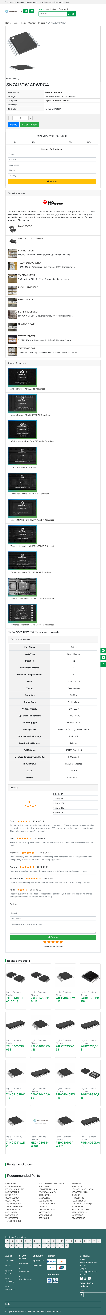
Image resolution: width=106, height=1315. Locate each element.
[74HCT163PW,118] (16, 1073)
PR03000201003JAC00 (83, 1189)
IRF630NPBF (77, 1206)
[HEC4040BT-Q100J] (40, 1121)
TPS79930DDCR (13, 1209)
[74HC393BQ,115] (90, 1073)
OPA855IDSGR (78, 1218)
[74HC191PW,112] (16, 1121)
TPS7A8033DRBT (13, 1203)
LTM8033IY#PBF (13, 1186)
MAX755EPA (44, 1198)
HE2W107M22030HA (48, 1189)
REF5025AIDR (25, 299)
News (7, 1265)
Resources (37, 1265)
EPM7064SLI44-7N (47, 1192)
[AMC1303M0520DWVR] (13, 241)
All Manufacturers (24, 1277)
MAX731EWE (77, 1215)
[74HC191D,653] (90, 1025)
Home (8, 23)
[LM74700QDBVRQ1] (13, 314)
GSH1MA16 (77, 1186)
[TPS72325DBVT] (13, 339)
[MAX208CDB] (13, 229)
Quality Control (8, 1272)
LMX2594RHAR (45, 1201)
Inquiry (13, 124)
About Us (9, 1260)
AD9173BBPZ (45, 1186)
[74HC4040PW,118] (65, 1073)
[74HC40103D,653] (16, 1025)
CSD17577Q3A (12, 1201)
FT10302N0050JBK (14, 1189)
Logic (16, 23)
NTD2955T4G (78, 1198)
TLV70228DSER (79, 1201)
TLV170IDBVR (11, 1218)
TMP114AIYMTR (26, 275)
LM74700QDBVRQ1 (28, 311)
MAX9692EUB (11, 1215)
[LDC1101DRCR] (13, 253)
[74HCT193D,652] (65, 1025)
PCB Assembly (9, 1280)
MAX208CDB (25, 226)
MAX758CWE (45, 1212)
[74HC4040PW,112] (65, 977)
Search (71, 14)
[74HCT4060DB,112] (40, 977)
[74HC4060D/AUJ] (90, 1121)
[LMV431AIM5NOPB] (13, 290)
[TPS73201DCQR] (13, 351)
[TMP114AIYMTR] (13, 278)
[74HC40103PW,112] (65, 1121)
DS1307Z (43, 1206)
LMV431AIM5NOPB (28, 287)
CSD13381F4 (11, 1212)
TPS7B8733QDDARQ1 (15, 1206)
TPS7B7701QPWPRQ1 (49, 1203)
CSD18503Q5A (12, 1198)
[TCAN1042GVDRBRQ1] (13, 266)
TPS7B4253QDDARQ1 (82, 1203)
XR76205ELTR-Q (79, 1212)
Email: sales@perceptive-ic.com (88, 1262)
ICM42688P (10, 1183)
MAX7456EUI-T (12, 1192)
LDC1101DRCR (26, 250)
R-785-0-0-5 (11, 1195)
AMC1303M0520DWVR (30, 238)
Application (51, 9)
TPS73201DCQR (26, 348)
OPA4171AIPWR (26, 324)
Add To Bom (30, 124)
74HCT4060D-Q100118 (15, 999)
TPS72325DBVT (26, 336)
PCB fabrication (10, 1288)
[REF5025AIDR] (13, 302)
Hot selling (24, 1263)
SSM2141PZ (77, 1183)
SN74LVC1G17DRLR (81, 1209)
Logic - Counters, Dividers (33, 23)
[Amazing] (45, 942)
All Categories (24, 1269)
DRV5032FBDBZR (47, 1209)
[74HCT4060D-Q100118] (16, 977)
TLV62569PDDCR (13, 1221)
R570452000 (45, 1195)
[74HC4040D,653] (40, 1073)
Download (63, 9)
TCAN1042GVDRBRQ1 (29, 262)
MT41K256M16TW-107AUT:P (51, 1183)
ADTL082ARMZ (45, 1215)
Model (41, 9)
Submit (53, 181)
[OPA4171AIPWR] (13, 327)
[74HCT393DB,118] (90, 977)
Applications (38, 1260)
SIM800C (76, 1195)
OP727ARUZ (44, 1218)
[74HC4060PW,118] (40, 1025)
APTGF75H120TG (80, 1192)
